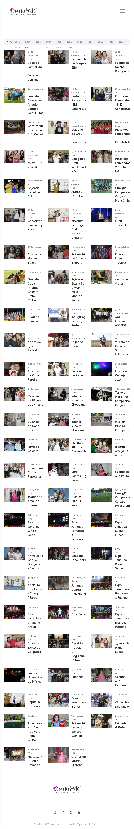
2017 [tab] (110, 42)
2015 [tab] (17, 47)
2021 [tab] (69, 42)
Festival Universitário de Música (36, 677)
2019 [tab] (90, 42)
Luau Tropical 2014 (120, 225)
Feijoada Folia (77, 344)
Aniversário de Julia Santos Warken (79, 730)
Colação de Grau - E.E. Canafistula (79, 136)
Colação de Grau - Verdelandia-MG (80, 165)
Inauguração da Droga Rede (80, 321)
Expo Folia (78, 614)
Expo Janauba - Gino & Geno (35, 529)
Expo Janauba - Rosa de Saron (122, 562)
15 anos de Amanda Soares (35, 501)
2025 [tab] (27, 42)
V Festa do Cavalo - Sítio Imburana (122, 348)
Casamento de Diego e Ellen (79, 63)
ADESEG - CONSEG (77, 194)
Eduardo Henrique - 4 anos (78, 702)
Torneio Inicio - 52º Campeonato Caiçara (124, 399)
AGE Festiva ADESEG (120, 321)
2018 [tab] (100, 42)
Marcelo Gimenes (91, 824)
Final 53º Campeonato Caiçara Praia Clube (124, 194)
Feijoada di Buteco (121, 725)
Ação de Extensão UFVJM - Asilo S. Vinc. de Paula (77, 290)
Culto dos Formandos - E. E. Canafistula (123, 102)
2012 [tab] (48, 47)
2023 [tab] (48, 42)
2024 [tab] (38, 42)
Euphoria (77, 677)
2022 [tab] (58, 42)
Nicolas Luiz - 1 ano (76, 501)
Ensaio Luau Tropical (120, 258)
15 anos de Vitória (35, 164)
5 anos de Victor (121, 281)
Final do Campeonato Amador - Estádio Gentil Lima (37, 105)
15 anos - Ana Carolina (121, 681)
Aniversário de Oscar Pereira (35, 375)
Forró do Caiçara (33, 449)
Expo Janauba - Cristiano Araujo (35, 620)
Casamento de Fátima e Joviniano (35, 400)
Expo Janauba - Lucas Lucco (122, 529)
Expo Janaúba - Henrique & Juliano (122, 591)
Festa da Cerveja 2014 (121, 375)
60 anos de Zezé (77, 373)
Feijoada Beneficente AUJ (36, 192)
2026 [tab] (17, 42)
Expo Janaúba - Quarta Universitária (80, 588)
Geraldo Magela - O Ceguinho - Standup (78, 652)
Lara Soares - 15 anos (78, 476)
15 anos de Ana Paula (122, 474)
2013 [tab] (38, 47)
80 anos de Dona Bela (33, 426)
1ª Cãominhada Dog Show (123, 702)
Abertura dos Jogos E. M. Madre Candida (78, 229)
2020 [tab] (79, 42)
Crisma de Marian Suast (34, 258)
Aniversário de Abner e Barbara (79, 258)
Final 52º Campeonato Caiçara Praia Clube (124, 499)
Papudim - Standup (35, 704)
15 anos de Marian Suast (122, 648)
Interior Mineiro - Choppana (78, 400)
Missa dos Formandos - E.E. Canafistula (123, 136)
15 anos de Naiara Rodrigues (122, 67)
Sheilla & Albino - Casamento (79, 447)
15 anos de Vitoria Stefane (78, 761)
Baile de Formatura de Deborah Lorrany (35, 71)
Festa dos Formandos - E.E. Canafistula (79, 102)
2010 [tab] (69, 47)
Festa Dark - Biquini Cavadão (35, 761)
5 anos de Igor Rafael (34, 346)
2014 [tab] (27, 47)
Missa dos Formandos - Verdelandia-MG (124, 165)
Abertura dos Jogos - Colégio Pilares (35, 591)
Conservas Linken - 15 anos (35, 225)
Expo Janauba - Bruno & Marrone (122, 620)
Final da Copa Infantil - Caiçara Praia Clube (34, 290)
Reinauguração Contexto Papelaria (38, 472)
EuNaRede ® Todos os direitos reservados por (58, 824)
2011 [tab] (58, 47)
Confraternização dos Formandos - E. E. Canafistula (40, 130)
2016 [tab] (121, 42)
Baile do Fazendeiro (79, 558)
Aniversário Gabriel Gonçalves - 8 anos (35, 562)
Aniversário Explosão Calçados (35, 648)
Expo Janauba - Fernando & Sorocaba (78, 531)
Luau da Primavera (35, 319)
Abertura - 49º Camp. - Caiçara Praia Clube (35, 732)
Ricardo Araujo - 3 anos (121, 451)
